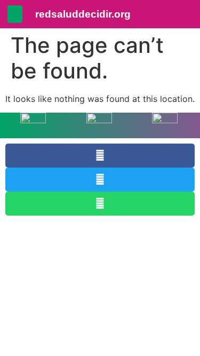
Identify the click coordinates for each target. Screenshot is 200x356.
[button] (14, 14)
